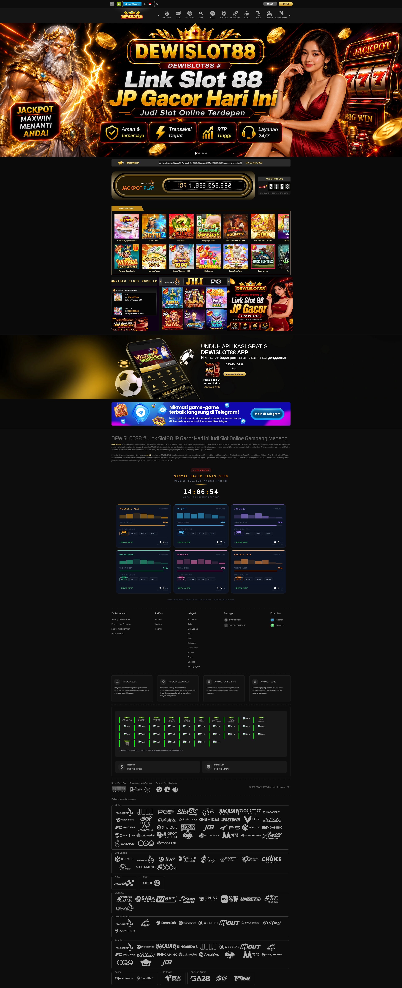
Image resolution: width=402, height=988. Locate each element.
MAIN (128, 226)
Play (149, 188)
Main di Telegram (134, 4)
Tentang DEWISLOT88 (120, 619)
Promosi (158, 619)
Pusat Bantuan (117, 633)
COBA (174, 294)
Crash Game (235, 18)
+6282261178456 (237, 625)
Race (201, 18)
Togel (212, 18)
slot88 (148, 455)
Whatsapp (280, 625)
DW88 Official (235, 619)
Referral (158, 629)
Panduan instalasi (234, 374)
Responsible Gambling (121, 624)
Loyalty (158, 624)
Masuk (270, 4)
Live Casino (189, 18)
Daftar (286, 4)
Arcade (247, 18)
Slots (178, 18)
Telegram (279, 619)
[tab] (172, 281)
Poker (258, 18)
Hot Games (167, 18)
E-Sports (269, 18)
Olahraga (224, 18)
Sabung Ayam (281, 18)
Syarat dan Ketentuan (120, 629)
